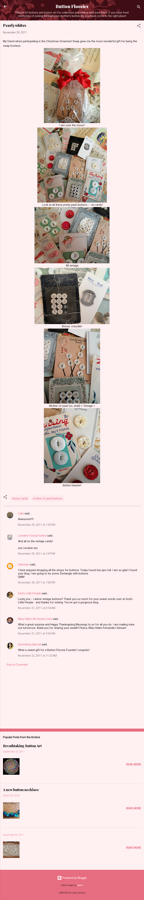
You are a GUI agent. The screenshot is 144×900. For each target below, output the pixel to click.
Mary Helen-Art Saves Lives (35, 619)
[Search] (138, 7)
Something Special (29, 644)
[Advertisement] (72, 696)
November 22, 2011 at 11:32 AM (37, 655)
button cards (20, 498)
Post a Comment (17, 664)
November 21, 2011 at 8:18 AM (36, 608)
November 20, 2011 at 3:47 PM (36, 553)
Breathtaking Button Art (22, 746)
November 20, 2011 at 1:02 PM (36, 524)
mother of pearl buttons (47, 498)
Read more (133, 764)
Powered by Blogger (74, 878)
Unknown (23, 564)
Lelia (21, 513)
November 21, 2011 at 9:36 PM (36, 633)
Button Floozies (72, 6)
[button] (138, 26)
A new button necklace (21, 789)
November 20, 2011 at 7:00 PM (36, 582)
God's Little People (29, 593)
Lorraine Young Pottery (32, 535)
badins (80, 885)
